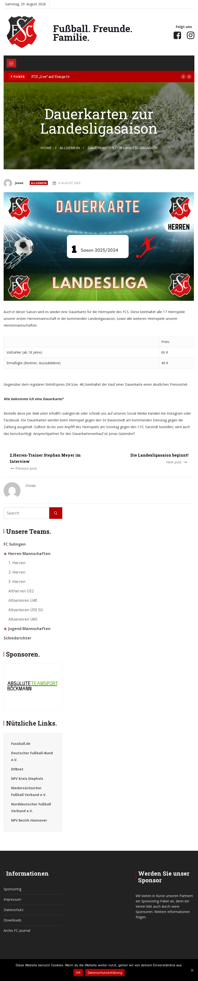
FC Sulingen (15, 544)
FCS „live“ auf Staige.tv (50, 76)
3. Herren (16, 581)
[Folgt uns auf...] (177, 35)
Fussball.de (20, 743)
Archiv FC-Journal (17, 930)
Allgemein (39, 183)
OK (78, 972)
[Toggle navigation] (11, 63)
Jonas (19, 183)
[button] (183, 76)
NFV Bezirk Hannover (29, 820)
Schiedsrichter (17, 638)
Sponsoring (12, 889)
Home (46, 147)
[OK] (192, 970)
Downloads (12, 920)
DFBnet (17, 769)
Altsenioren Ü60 (22, 619)
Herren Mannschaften (29, 553)
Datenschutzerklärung (105, 972)
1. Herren (16, 562)
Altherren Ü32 (21, 591)
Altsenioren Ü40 (22, 600)
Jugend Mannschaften (29, 628)
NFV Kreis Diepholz (27, 778)
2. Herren (16, 572)
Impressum (12, 899)
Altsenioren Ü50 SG (25, 609)
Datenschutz (13, 909)
